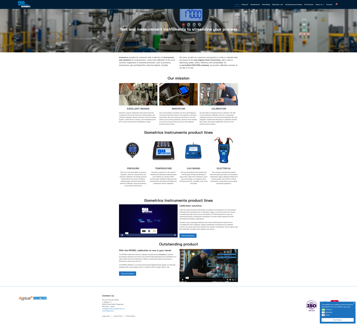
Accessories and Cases (293, 4)
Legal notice (106, 316)
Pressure (245, 4)
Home (237, 4)
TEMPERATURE (163, 168)
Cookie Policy (118, 316)
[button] (323, 310)
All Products (308, 4)
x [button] (354, 303)
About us (319, 4)
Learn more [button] (346, 307)
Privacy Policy (130, 316)
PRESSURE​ (133, 168)
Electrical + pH (277, 4)
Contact (329, 4)
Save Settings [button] (337, 320)
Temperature (255, 4)
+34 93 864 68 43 (108, 311)
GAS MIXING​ (193, 168)
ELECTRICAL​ (224, 168)
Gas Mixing (266, 4)
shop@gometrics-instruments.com (113, 309)
